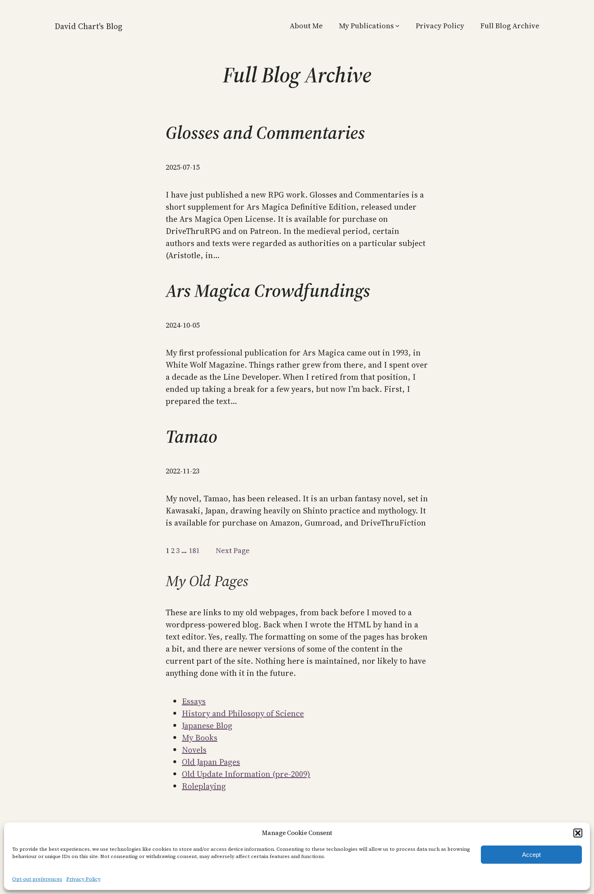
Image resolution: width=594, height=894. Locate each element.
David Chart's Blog (88, 26)
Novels (194, 749)
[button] (578, 833)
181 (194, 550)
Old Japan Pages (211, 762)
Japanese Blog (207, 725)
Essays (194, 701)
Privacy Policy (83, 879)
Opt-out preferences (37, 879)
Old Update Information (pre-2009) (246, 774)
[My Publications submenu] (397, 25)
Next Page (233, 550)
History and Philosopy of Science (243, 713)
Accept (531, 854)
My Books (199, 737)
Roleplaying (204, 786)
